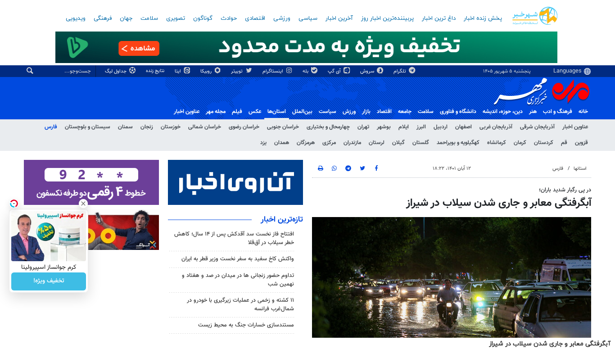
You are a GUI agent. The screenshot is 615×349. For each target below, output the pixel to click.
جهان (126, 18)
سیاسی (307, 18)
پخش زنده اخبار (483, 18)
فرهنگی (103, 18)
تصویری (175, 18)
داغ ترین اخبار (439, 18)
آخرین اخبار (339, 18)
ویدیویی (76, 18)
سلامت (149, 18)
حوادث (229, 18)
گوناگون (203, 18)
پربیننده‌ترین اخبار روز (387, 18)
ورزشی (281, 18)
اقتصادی (255, 18)
